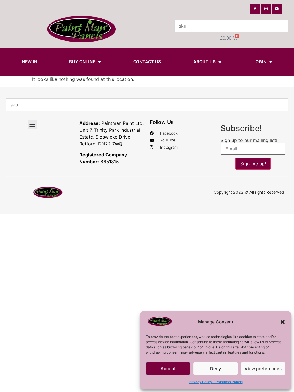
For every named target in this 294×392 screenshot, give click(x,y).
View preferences (263, 368)
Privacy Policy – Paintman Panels (216, 382)
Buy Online (82, 62)
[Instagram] (266, 9)
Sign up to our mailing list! (248, 140)
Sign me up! (253, 163)
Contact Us (147, 62)
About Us (204, 62)
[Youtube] (277, 9)
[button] (282, 322)
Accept (168, 368)
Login (259, 62)
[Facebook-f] (255, 9)
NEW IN (29, 62)
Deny (215, 368)
